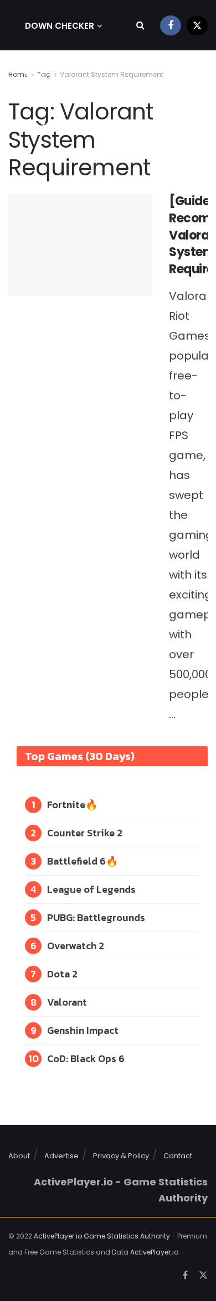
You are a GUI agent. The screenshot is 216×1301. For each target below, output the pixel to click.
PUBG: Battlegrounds (96, 917)
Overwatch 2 (75, 945)
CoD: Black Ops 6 (86, 1058)
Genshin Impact (83, 1030)
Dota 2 (62, 973)
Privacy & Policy (121, 1156)
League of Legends (91, 889)
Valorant (67, 1002)
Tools (39, 76)
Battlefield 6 (76, 861)
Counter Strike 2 (84, 832)
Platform (47, 126)
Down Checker (59, 26)
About (19, 1156)
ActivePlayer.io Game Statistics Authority (102, 1236)
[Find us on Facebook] (170, 25)
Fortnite (66, 804)
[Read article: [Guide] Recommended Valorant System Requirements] (80, 244)
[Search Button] (140, 25)
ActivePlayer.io (154, 1252)
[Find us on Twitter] (197, 25)
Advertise (61, 1156)
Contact (177, 1156)
